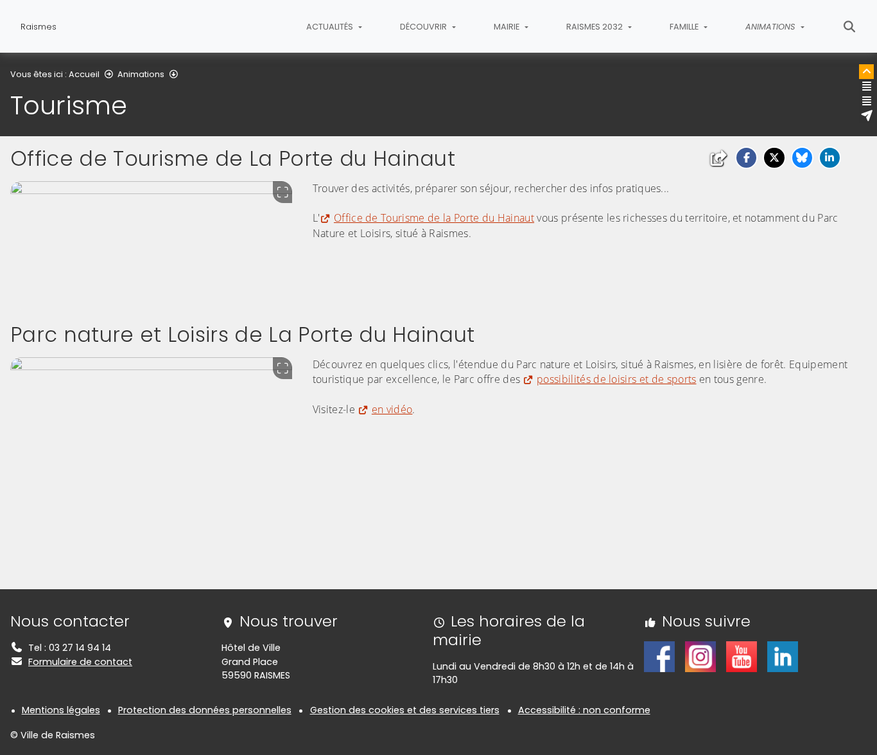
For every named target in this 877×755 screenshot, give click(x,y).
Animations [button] (771, 26)
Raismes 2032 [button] (595, 26)
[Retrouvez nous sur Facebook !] (659, 656)
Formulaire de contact (80, 661)
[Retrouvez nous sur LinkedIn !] (782, 656)
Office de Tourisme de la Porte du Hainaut (434, 218)
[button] (746, 158)
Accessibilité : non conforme (584, 710)
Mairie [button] (507, 26)
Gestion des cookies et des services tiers (404, 710)
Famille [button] (685, 26)
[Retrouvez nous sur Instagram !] (700, 656)
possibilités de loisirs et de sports (617, 379)
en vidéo (392, 409)
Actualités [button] (330, 26)
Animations (140, 74)
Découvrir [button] (424, 26)
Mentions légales (61, 710)
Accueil (84, 74)
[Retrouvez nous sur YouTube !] (741, 656)
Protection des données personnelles (204, 710)
